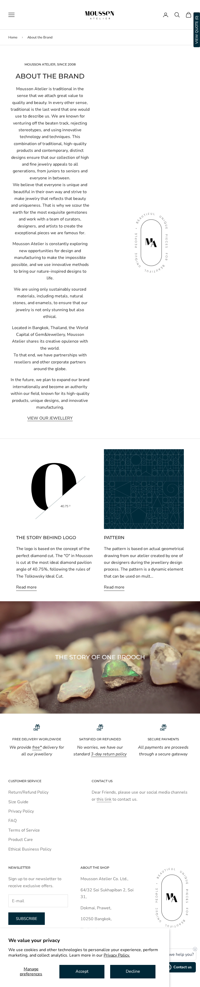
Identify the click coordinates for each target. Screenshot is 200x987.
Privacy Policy (21, 811)
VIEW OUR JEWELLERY (50, 418)
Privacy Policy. (117, 955)
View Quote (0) (196, 30)
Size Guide (18, 802)
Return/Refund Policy (28, 792)
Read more (26, 587)
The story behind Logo (46, 537)
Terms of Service (24, 830)
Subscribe (26, 918)
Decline (133, 971)
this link (104, 799)
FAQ (12, 820)
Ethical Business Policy (29, 849)
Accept (82, 971)
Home (12, 37)
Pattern (114, 537)
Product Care (20, 839)
